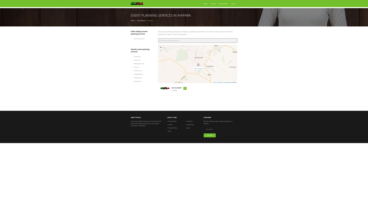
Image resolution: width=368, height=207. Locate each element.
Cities (214, 4)
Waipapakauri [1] (139, 63)
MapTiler (220, 82)
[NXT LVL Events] (198, 64)
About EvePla (172, 121)
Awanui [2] (137, 60)
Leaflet (214, 82)
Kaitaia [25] (137, 56)
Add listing (190, 125)
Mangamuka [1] (138, 74)
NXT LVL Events (199, 68)
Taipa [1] (136, 67)
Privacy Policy (172, 128)
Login (233, 4)
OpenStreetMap (227, 82)
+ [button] (160, 47)
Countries (224, 4)
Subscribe (210, 135)
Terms (170, 125)
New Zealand (141, 20)
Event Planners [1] (139, 39)
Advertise (190, 121)
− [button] (160, 50)
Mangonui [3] (138, 78)
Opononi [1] (137, 81)
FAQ (169, 131)
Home (205, 4)
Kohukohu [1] (138, 70)
